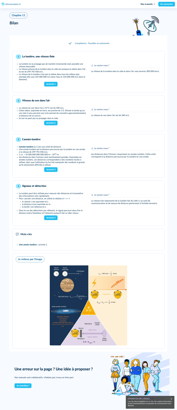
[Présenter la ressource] (158, 56)
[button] (88, 43)
